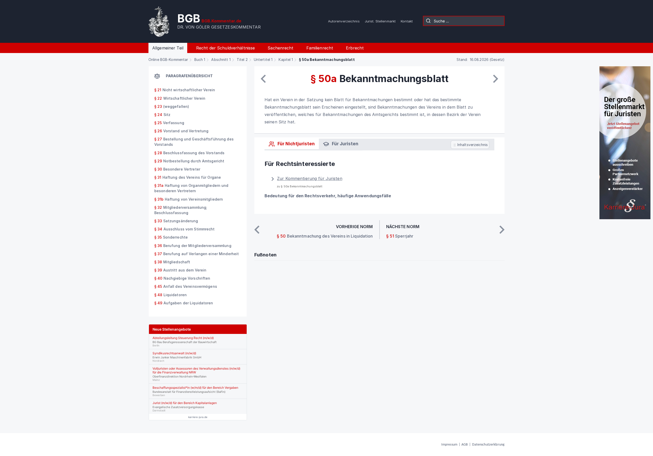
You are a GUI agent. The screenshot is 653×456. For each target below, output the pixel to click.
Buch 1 (199, 59)
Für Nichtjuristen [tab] (296, 143)
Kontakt (407, 21)
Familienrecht (319, 47)
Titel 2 (242, 59)
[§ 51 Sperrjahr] (495, 79)
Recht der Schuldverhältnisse (225, 47)
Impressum (449, 445)
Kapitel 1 (286, 59)
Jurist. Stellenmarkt (380, 21)
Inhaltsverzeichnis (472, 144)
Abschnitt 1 (220, 59)
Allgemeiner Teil (167, 47)
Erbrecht (355, 47)
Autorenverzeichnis (344, 21)
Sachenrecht (280, 47)
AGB (464, 445)
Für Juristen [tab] (344, 143)
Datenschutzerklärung (488, 445)
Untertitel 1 (263, 59)
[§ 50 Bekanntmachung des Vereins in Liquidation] (263, 79)
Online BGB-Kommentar (168, 59)
